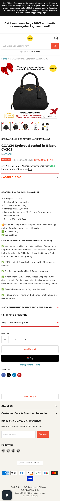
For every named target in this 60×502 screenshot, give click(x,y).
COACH (8, 154)
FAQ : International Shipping (35, 487)
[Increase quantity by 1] (25, 339)
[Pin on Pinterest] (19, 375)
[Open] (7, 495)
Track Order (16, 487)
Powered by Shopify (30, 496)
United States (29, 463)
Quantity (5, 333)
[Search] (55, 46)
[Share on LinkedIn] (14, 375)
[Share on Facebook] (3, 375)
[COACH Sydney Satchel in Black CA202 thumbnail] (6, 126)
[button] (30, 177)
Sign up (43, 434)
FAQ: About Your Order (30, 490)
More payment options (30, 365)
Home (4, 59)
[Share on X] (9, 375)
